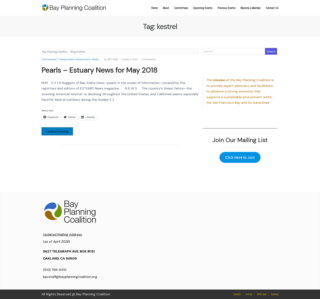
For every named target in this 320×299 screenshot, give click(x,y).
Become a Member (251, 8)
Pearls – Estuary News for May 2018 (99, 70)
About (166, 8)
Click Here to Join (240, 157)
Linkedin (237, 294)
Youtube (275, 294)
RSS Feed (261, 294)
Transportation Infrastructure (74, 59)
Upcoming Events (202, 8)
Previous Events (226, 8)
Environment (49, 59)
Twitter (248, 294)
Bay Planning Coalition (54, 51)
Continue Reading (57, 131)
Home (154, 8)
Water (95, 59)
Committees (181, 8)
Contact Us (272, 8)
